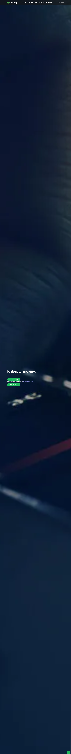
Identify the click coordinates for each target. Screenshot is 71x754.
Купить (36, 2)
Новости (45, 2)
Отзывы (40, 2)
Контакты (50, 2)
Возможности (30, 2)
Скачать (24, 2)
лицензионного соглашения (28, 381)
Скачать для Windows (14, 379)
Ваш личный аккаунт (14, 384)
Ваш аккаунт (61, 2)
